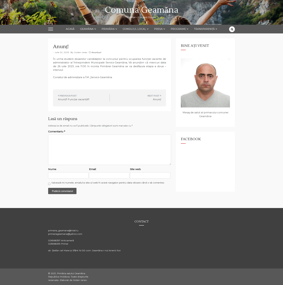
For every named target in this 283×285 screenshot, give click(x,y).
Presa (158, 28)
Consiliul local (134, 28)
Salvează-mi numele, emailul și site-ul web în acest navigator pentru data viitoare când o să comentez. (108, 182)
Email (92, 169)
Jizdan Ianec (80, 52)
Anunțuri (97, 52)
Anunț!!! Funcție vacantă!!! (73, 99)
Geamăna (87, 28)
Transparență (204, 28)
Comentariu (56, 131)
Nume (52, 169)
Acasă (70, 28)
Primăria (108, 28)
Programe (178, 28)
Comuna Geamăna (141, 10)
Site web (135, 169)
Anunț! (157, 99)
